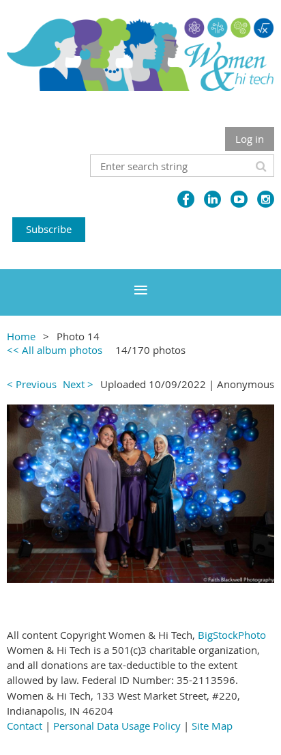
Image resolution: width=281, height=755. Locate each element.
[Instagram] (265, 199)
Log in (249, 139)
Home (21, 336)
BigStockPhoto (232, 635)
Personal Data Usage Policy (117, 725)
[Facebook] (185, 199)
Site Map (212, 725)
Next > (78, 384)
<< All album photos (54, 350)
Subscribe (49, 229)
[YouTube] (239, 199)
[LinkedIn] (212, 199)
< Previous (32, 384)
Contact (24, 725)
